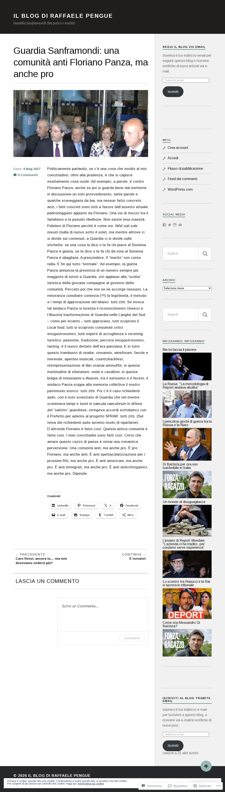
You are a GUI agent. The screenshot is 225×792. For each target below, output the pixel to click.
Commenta (132, 638)
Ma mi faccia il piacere (179, 350)
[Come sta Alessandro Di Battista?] (187, 655)
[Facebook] (164, 224)
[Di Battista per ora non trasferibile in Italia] (187, 497)
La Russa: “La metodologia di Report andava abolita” (185, 385)
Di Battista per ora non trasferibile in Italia (180, 466)
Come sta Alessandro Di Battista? (181, 624)
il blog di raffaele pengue (63, 16)
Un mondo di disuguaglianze (184, 502)
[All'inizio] (206, 766)
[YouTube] (180, 224)
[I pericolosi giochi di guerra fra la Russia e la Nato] (187, 459)
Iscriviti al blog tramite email (187, 699)
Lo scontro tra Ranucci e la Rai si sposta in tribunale (186, 583)
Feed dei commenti (182, 179)
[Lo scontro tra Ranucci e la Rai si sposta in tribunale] (187, 618)
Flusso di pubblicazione (185, 168)
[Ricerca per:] (187, 253)
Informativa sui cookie (91, 783)
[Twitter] (169, 224)
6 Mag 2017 (31, 169)
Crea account (178, 148)
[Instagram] (175, 224)
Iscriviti (173, 92)
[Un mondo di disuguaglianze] (187, 536)
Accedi (173, 158)
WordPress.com (180, 189)
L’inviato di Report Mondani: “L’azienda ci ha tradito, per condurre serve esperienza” (184, 544)
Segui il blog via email (184, 47)
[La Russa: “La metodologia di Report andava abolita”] (187, 417)
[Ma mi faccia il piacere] (187, 379)
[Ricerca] (205, 253)
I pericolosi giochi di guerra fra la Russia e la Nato (187, 423)
